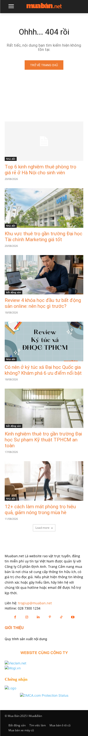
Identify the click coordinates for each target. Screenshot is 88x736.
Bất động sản (17, 725)
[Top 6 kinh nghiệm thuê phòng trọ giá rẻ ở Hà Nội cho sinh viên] (44, 141)
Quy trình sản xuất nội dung (26, 639)
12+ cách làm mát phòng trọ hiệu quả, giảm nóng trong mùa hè (40, 509)
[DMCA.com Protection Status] (44, 695)
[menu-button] (11, 6)
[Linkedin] (38, 617)
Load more (42, 528)
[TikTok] (61, 617)
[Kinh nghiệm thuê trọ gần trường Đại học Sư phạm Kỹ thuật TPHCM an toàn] (44, 408)
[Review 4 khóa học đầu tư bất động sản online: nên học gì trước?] (44, 275)
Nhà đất (10, 158)
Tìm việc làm (37, 725)
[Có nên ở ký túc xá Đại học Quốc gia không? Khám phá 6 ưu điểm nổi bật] (44, 341)
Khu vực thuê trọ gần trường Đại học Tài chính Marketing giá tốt (43, 236)
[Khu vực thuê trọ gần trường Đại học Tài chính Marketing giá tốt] (44, 208)
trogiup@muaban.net (35, 603)
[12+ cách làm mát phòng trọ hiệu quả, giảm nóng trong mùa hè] (44, 481)
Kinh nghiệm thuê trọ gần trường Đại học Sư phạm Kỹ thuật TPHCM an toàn (43, 439)
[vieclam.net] (15, 663)
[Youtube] (72, 617)
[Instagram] (26, 617)
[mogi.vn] (13, 668)
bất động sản (13, 292)
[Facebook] (15, 617)
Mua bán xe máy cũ (21, 730)
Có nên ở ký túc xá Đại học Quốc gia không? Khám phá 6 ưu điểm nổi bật (43, 370)
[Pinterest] (49, 617)
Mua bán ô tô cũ (60, 725)
